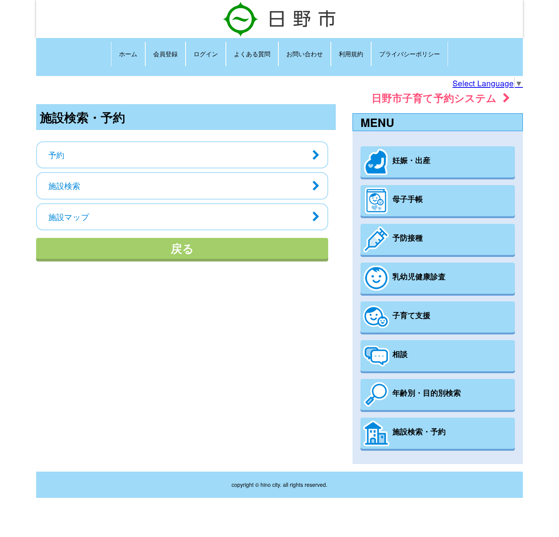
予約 (56, 154)
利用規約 (351, 53)
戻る (182, 248)
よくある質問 (252, 53)
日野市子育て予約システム (437, 97)
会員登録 (165, 53)
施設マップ (68, 216)
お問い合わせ (304, 53)
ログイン (206, 53)
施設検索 (64, 185)
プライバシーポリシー (409, 53)
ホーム (128, 53)
